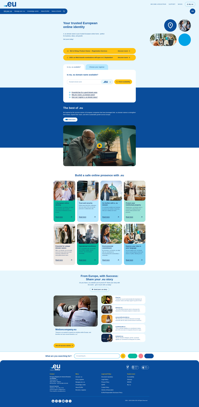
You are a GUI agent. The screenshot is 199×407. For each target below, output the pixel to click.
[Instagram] (56, 401)
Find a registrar (80, 379)
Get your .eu (8, 11)
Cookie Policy (105, 387)
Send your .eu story (100, 289)
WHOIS (180, 4)
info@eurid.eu (61, 389)
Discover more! (123, 51)
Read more (71, 119)
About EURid (45, 11)
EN (193, 11)
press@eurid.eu (61, 391)
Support (172, 4)
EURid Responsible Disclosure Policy (111, 392)
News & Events (56, 11)
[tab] (73, 67)
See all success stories (63, 345)
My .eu (191, 4)
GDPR (103, 384)
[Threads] (66, 401)
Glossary (129, 379)
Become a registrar (158, 4)
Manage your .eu (19, 11)
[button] (64, 11)
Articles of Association (107, 390)
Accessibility (130, 377)
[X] (70, 401)
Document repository (107, 377)
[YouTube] (63, 401)
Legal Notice (104, 379)
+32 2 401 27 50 (60, 387)
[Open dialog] (64, 201)
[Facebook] (59, 401)
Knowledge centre (33, 11)
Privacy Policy (105, 382)
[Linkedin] (53, 401)
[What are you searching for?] (123, 356)
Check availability (124, 82)
